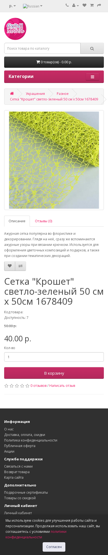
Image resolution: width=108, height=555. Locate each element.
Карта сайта (14, 477)
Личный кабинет (18, 513)
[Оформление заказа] (99, 5)
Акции (9, 451)
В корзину (54, 373)
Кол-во (9, 347)
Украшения (35, 93)
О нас (9, 429)
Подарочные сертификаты (26, 492)
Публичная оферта (19, 445)
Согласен (54, 546)
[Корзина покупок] (92, 5)
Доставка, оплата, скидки (24, 434)
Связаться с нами (18, 466)
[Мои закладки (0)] (84, 5)
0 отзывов (38, 385)
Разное (63, 93)
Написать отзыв (62, 385)
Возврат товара (17, 472)
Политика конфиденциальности (30, 440)
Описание (17, 221)
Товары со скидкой (20, 498)
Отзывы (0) (43, 221)
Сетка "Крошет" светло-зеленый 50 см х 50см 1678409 (54, 99)
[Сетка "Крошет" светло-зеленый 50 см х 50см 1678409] (54, 160)
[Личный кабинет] (75, 5)
